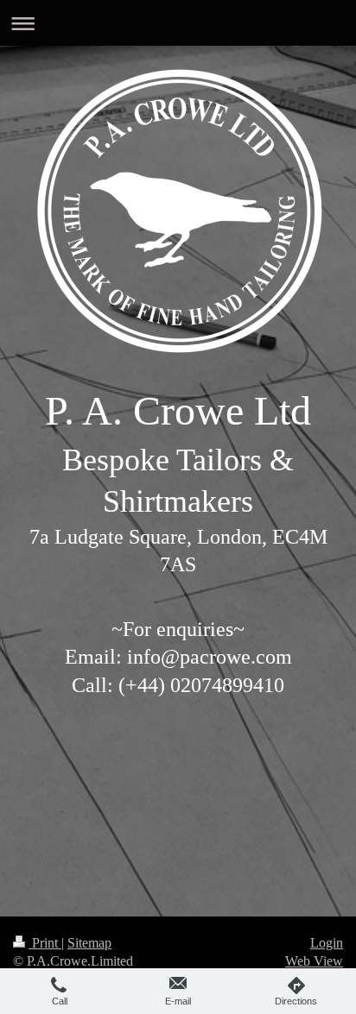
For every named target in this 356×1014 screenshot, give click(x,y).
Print (45, 942)
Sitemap (89, 942)
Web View (314, 961)
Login (326, 942)
